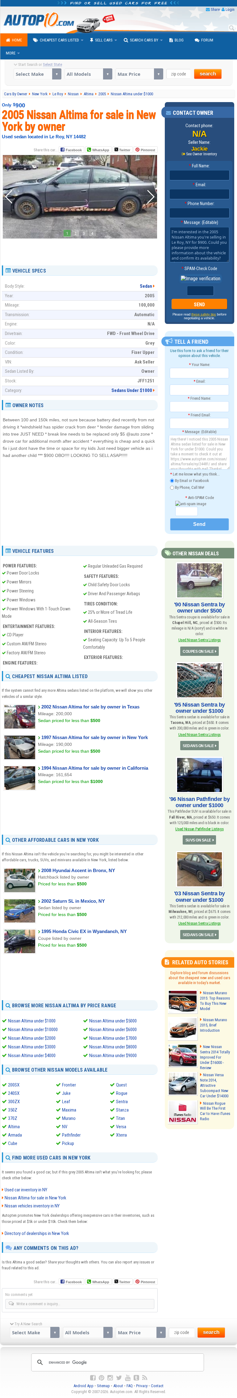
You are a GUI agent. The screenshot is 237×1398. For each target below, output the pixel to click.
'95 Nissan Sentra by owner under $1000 (199, 708)
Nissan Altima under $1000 (32, 1021)
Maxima (69, 1110)
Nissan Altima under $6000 (113, 1029)
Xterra (121, 1135)
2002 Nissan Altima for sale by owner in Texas (90, 706)
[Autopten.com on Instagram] (110, 1378)
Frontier (69, 1085)
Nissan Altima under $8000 (113, 1047)
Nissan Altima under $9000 (113, 1055)
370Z (12, 1118)
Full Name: (199, 165)
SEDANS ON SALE (198, 746)
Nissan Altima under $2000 (32, 1038)
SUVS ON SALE (198, 840)
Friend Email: (199, 415)
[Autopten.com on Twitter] (119, 1378)
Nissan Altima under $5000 (113, 1021)
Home (17, 40)
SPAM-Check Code (199, 268)
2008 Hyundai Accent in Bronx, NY (78, 870)
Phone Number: (199, 203)
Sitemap (103, 1385)
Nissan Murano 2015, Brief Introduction (213, 1025)
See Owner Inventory (201, 154)
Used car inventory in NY (26, 1190)
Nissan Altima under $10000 (33, 1029)
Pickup (68, 1143)
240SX (13, 1093)
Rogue (121, 1093)
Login (230, 9)
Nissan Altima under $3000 (32, 1047)
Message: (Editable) (199, 222)
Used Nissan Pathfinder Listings (199, 829)
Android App (83, 1385)
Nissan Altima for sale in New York (35, 1198)
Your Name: (199, 364)
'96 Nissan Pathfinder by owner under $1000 (199, 802)
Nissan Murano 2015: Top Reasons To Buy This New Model (215, 1001)
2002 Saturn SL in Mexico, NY (73, 901)
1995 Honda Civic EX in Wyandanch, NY (84, 931)
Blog (179, 40)
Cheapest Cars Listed (59, 40)
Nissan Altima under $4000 (32, 1055)
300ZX (14, 1101)
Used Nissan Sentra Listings (199, 640)
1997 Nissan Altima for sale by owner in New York (94, 737)
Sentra (122, 1101)
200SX (13, 1085)
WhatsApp (100, 150)
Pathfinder (71, 1135)
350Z (12, 1110)
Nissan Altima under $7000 (113, 1038)
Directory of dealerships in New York (37, 1233)
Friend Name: (199, 398)
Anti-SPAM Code (199, 497)
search (208, 74)
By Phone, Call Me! (189, 487)
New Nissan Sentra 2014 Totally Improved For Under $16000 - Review (215, 1057)
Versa (121, 1126)
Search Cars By (144, 40)
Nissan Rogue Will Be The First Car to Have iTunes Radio (215, 1111)
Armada (15, 1135)
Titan (120, 1118)
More (10, 53)
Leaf (66, 1101)
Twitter (124, 150)
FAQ (130, 1385)
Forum (207, 40)
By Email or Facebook (191, 480)
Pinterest (148, 150)
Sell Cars (104, 40)
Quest (121, 1085)
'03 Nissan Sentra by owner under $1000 (199, 896)
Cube (12, 1143)
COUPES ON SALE (198, 651)
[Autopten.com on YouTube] (128, 1378)
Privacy (142, 1385)
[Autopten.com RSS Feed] (144, 1378)
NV (64, 1126)
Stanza (122, 1110)
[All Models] (88, 74)
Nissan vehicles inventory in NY (32, 1206)
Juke (66, 1093)
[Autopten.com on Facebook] (93, 1378)
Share (215, 9)
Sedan (146, 286)
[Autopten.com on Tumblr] (136, 1378)
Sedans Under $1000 (131, 390)
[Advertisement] (80, 249)
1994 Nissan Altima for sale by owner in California (94, 768)
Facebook (74, 150)
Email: (199, 184)
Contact (157, 1385)
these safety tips (203, 314)
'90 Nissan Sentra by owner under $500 (199, 607)
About (118, 1385)
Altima (14, 1126)
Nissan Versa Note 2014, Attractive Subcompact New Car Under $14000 (214, 1085)
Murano (69, 1118)
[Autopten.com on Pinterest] (101, 1378)
